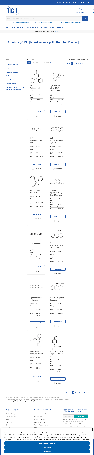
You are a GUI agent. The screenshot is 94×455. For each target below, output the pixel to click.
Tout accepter (47, 451)
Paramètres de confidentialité (47, 443)
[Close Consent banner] (91, 429)
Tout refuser (47, 447)
